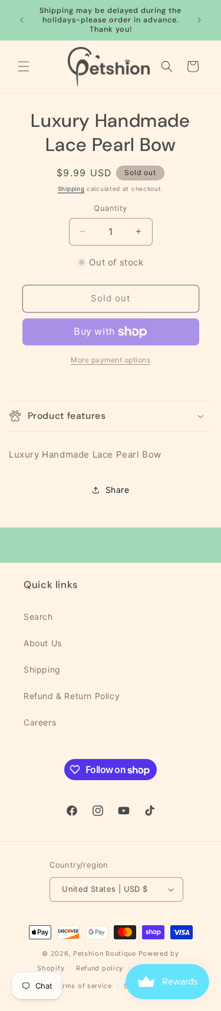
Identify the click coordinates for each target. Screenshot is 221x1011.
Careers (40, 722)
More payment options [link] (110, 359)
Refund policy (99, 968)
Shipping (71, 188)
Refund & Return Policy (72, 696)
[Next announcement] (199, 20)
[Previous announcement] (22, 20)
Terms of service (83, 986)
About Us (43, 643)
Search (38, 617)
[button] (24, 66)
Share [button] (117, 490)
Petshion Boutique (104, 953)
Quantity (110, 208)
